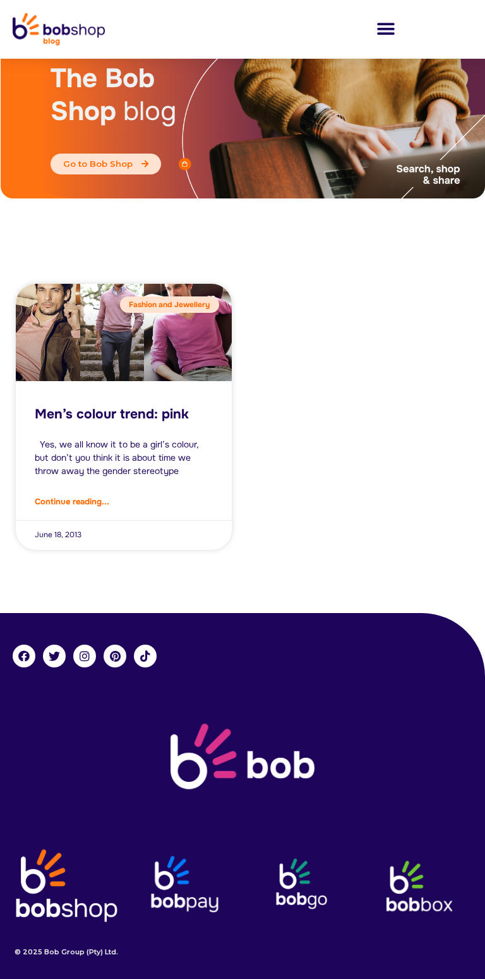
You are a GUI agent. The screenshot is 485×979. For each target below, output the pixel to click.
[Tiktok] (145, 656)
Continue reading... (72, 501)
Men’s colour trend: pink (112, 414)
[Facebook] (24, 656)
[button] (385, 29)
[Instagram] (84, 656)
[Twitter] (54, 656)
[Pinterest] (115, 656)
